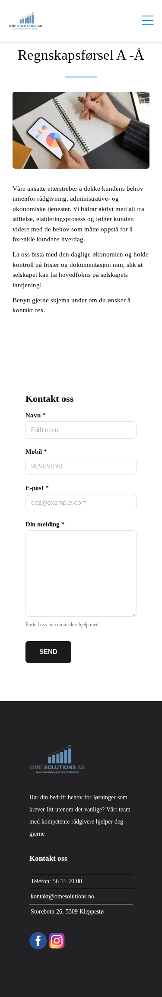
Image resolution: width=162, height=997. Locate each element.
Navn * (35, 415)
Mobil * (36, 451)
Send (48, 651)
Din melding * (45, 524)
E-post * (37, 487)
